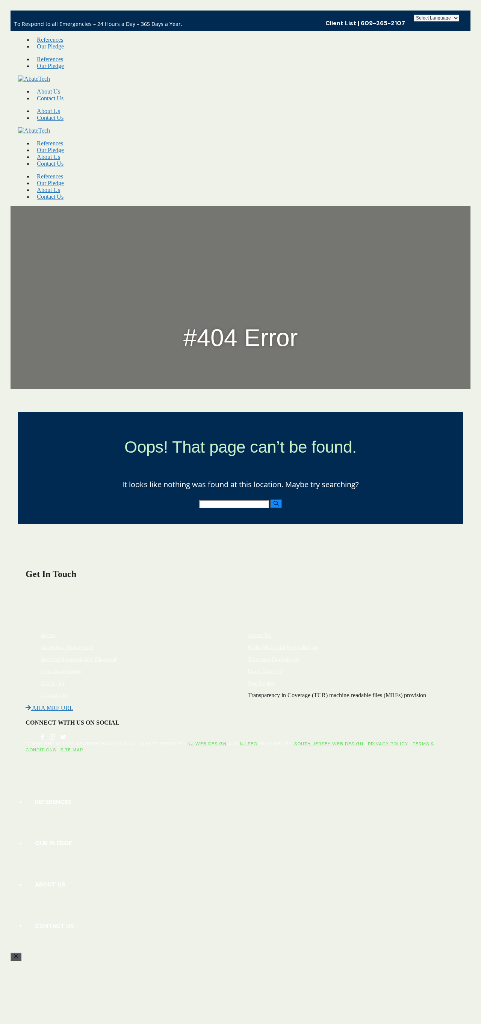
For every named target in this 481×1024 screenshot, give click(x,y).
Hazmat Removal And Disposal (78, 659)
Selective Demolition (273, 659)
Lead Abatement (61, 671)
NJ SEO (249, 744)
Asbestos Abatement (67, 647)
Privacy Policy (388, 744)
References (50, 39)
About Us (48, 91)
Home (48, 635)
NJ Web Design (207, 744)
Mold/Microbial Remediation (283, 647)
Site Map (72, 750)
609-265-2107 (383, 23)
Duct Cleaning (265, 671)
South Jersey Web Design (328, 744)
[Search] (276, 504)
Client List (340, 23)
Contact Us (50, 98)
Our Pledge (50, 46)
